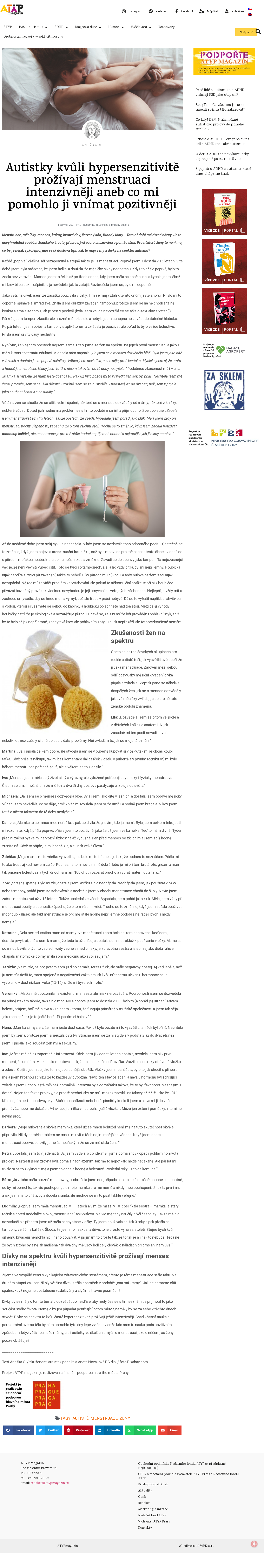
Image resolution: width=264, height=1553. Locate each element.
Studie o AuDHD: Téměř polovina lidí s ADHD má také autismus (223, 142)
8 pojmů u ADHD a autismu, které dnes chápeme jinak (223, 171)
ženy (125, 1418)
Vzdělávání (139, 27)
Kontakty (145, 1528)
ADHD (59, 27)
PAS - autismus (85, 224)
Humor (113, 27)
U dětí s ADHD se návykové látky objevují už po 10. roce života (222, 157)
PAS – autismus (31, 27)
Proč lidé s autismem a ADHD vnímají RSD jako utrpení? (220, 92)
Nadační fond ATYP (152, 1515)
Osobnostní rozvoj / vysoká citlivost (31, 36)
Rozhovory (166, 27)
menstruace (104, 1418)
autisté (80, 1418)
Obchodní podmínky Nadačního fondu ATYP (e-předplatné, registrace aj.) (182, 1466)
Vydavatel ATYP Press (154, 1521)
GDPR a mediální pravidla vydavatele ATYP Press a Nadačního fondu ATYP (188, 1476)
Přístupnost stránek (153, 1484)
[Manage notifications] (254, 1544)
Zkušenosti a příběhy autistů (112, 224)
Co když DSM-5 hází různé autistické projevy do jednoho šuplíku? (220, 124)
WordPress (187, 1546)
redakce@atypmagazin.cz (50, 1483)
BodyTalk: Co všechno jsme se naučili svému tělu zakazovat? (220, 107)
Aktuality (145, 1490)
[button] (18, 1430)
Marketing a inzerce (153, 1509)
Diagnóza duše (86, 27)
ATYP (8, 27)
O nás (142, 1497)
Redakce (144, 1503)
